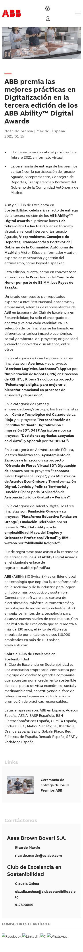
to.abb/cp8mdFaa (34, 567)
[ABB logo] (11, 13)
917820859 (24, 904)
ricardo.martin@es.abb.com (38, 855)
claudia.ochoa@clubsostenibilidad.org (45, 894)
